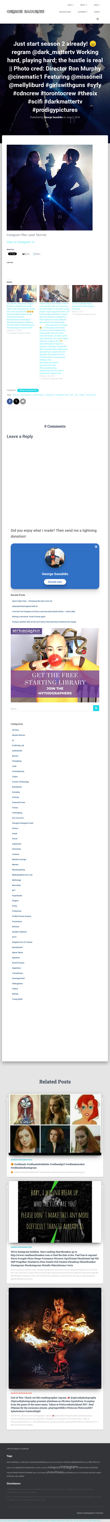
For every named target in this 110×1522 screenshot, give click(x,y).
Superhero (16, 968)
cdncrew (15, 395)
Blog (70, 5)
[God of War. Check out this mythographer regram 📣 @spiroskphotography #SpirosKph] (55, 1338)
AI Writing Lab (18, 745)
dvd (81, 1462)
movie (15, 1472)
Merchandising (18, 870)
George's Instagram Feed (28, 390)
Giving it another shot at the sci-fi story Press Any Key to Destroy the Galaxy (44, 622)
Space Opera (17, 952)
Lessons (15, 854)
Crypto (15, 776)
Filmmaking (17, 813)
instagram (50, 395)
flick (98, 1462)
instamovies (83, 1467)
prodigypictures (62, 395)
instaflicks (44, 1468)
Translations (17, 973)
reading (85, 1473)
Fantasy (15, 797)
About (83, 5)
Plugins (15, 901)
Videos (15, 989)
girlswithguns (38, 395)
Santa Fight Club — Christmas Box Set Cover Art (32, 601)
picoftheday (68, 1473)
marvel (9, 1473)
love (96, 1467)
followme (10, 1468)
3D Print (15, 730)
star (12, 1476)
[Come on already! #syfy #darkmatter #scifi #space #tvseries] (87, 293)
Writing (15, 994)
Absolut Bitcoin (18, 735)
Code (14, 766)
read (80, 1473)
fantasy (86, 1462)
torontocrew (91, 395)
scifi (71, 395)
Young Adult (17, 999)
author (27, 1462)
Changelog (16, 761)
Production (16, 911)
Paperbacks (17, 896)
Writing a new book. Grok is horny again (28, 617)
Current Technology (20, 782)
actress (15, 1462)
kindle (91, 1468)
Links (96, 5)
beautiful (33, 1462)
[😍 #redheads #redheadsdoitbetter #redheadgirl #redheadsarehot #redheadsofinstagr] (55, 1124)
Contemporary (18, 771)
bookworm (59, 1462)
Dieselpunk (17, 787)
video (16, 1476)
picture (76, 1473)
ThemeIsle (99, 1513)
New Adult (16, 885)
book (49, 1462)
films (95, 1462)
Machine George (19, 859)
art (23, 1462)
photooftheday (55, 1472)
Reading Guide (65, 12)
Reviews (15, 927)
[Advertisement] (55, 1030)
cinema (67, 1462)
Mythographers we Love (22, 875)
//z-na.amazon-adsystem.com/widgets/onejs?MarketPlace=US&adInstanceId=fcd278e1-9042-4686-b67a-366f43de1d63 (50, 1520)
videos (21, 1476)
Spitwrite (16, 958)
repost (98, 1473)
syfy (76, 395)
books (53, 1462)
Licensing (82, 12)
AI (13, 740)
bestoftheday (42, 1462)
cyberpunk (75, 1462)
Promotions (17, 921)
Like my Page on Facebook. (18, 1449)
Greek (14, 833)
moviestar (28, 1472)
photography (41, 1473)
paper (35, 1473)
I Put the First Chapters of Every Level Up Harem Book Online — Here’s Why (43, 611)
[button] (73, 5)
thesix (81, 395)
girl (14, 1468)
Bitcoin (15, 756)
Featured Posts (18, 802)
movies (21, 1472)
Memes (15, 864)
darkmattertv (26, 395)
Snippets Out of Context (22, 942)
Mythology (16, 880)
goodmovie (20, 1467)
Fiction (15, 808)
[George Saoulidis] (25, 12)
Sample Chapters (19, 932)
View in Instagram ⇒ (20, 242)
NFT (14, 890)
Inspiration (16, 844)
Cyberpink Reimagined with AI (25, 606)
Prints (14, 906)
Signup (97, 12)
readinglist (92, 1473)
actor (9, 1462)
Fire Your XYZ (18, 818)
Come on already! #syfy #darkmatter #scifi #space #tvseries (83, 306)
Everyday (16, 792)
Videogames (17, 983)
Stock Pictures (18, 963)
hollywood (29, 1467)
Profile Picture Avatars (21, 916)
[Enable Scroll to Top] (104, 1516)
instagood (53, 1467)
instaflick (37, 1468)
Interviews (16, 849)
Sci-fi (14, 937)
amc (20, 1462)
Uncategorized (18, 978)
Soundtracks (17, 947)
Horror (15, 839)
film (90, 1462)
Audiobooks (17, 751)
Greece (15, 828)
